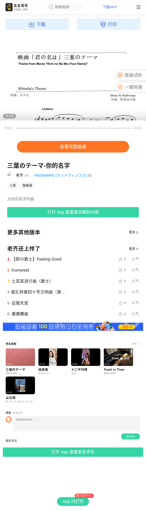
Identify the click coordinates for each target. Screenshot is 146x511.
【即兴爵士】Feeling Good (36, 259)
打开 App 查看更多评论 (72, 452)
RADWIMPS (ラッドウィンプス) (61, 175)
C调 (13, 185)
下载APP (109, 7)
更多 (132, 232)
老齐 (19, 175)
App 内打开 (73, 501)
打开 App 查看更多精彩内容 (73, 212)
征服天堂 (20, 303)
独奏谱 (27, 185)
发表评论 (130, 436)
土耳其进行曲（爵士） (32, 281)
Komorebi (20, 270)
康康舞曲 (20, 314)
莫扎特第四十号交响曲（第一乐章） (40, 292)
